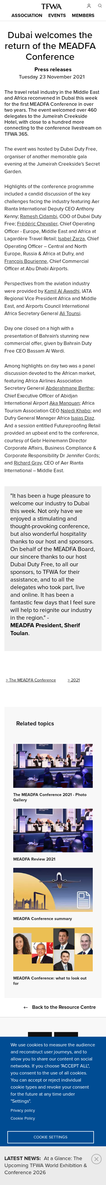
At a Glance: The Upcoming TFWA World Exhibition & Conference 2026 (45, 1165)
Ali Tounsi (69, 314)
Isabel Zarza (71, 239)
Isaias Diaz (82, 418)
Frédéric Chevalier (37, 224)
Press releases (53, 69)
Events (57, 16)
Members (83, 16)
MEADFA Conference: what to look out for (50, 981)
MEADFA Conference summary (42, 919)
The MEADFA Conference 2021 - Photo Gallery (50, 797)
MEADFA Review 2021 (34, 859)
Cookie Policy (23, 1118)
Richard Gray (28, 463)
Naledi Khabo (75, 411)
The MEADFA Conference (32, 680)
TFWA (51, 6)
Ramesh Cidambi (38, 217)
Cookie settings (50, 1137)
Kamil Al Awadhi (62, 291)
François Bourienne (25, 261)
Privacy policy (23, 1110)
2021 (75, 680)
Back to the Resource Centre (64, 1007)
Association (26, 16)
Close (96, 1159)
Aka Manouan (64, 403)
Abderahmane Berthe (69, 388)
